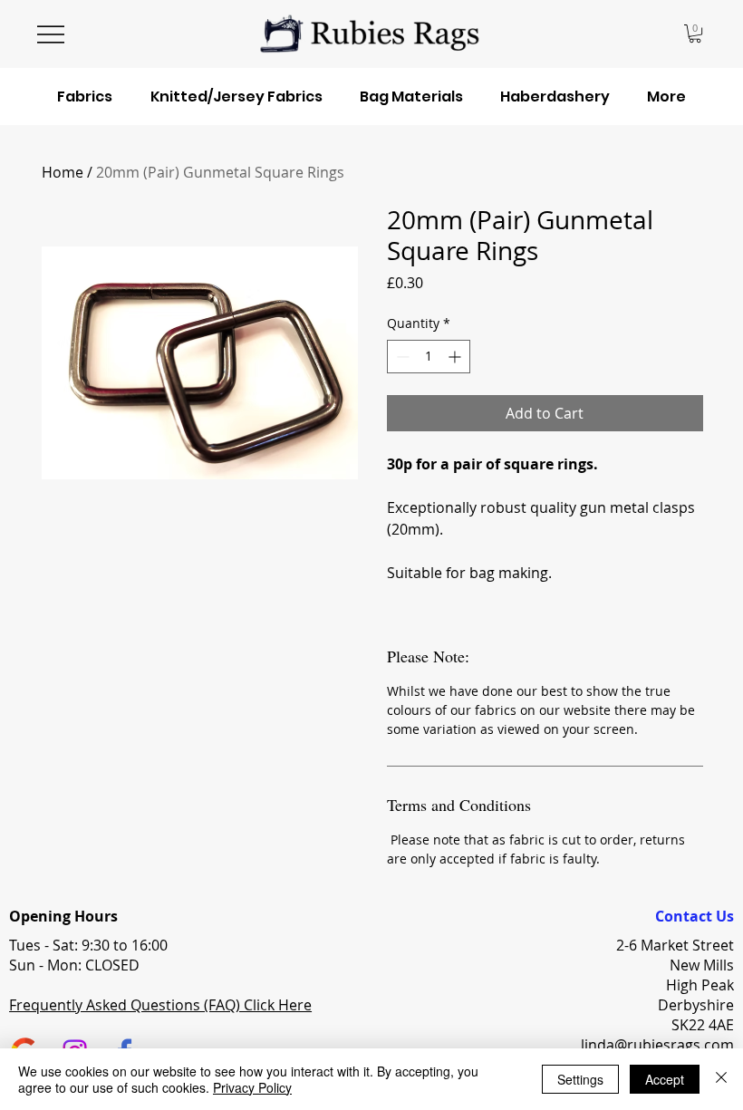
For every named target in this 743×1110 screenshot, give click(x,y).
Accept (664, 1079)
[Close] (721, 1079)
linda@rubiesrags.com (657, 1045)
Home (62, 172)
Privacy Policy (252, 1087)
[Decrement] (401, 356)
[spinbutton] (428, 356)
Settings (580, 1079)
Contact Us (694, 916)
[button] (695, 33)
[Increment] (456, 356)
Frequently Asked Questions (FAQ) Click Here (160, 1005)
